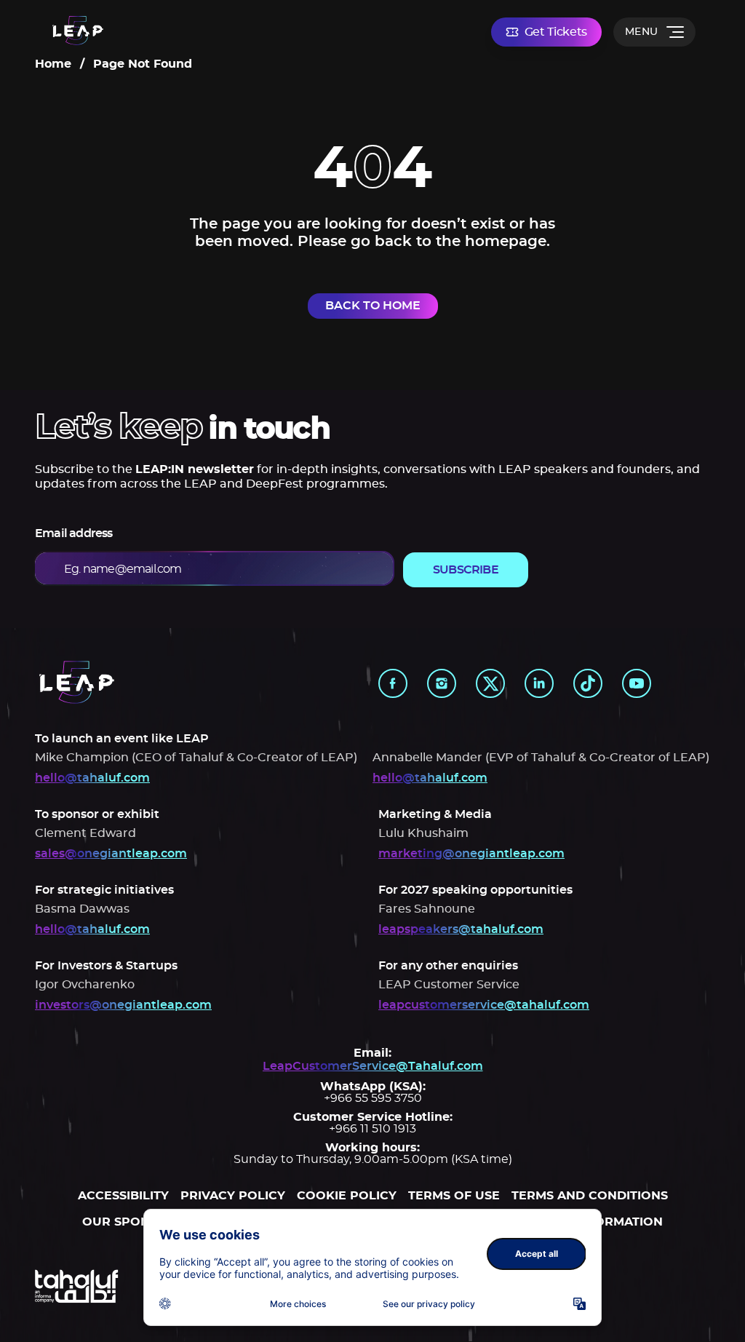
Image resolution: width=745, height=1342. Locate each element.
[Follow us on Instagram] (441, 683)
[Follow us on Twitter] (490, 683)
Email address (74, 533)
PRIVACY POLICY (232, 1196)
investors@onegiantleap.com (123, 1005)
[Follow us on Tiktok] (587, 683)
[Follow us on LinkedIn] (539, 683)
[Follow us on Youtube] (636, 683)
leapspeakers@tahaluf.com (460, 929)
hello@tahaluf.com (92, 778)
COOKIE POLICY (347, 1196)
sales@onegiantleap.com (111, 853)
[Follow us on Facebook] (392, 683)
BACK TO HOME (373, 305)
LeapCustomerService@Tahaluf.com (373, 1066)
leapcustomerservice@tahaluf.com (483, 1005)
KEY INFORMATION (604, 1222)
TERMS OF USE (454, 1196)
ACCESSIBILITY (123, 1196)
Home (53, 64)
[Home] (77, 32)
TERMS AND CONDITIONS (589, 1196)
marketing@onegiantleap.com (471, 853)
